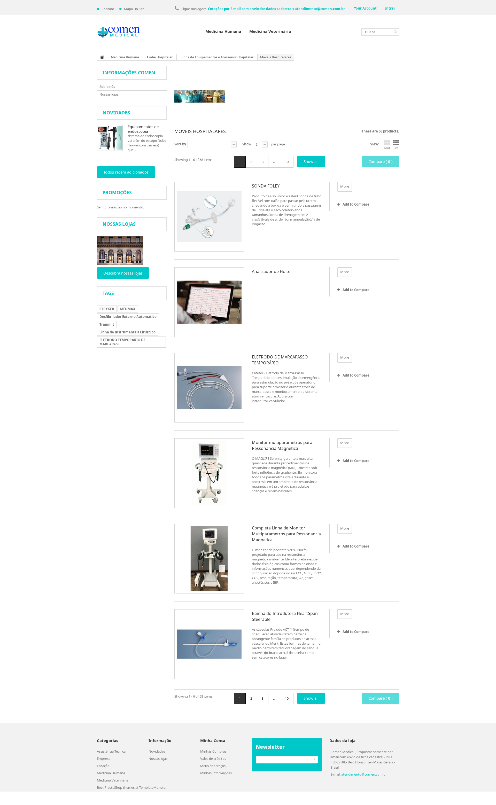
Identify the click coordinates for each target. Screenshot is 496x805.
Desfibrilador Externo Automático (128, 316)
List (396, 148)
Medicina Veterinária (270, 31)
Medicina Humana (223, 31)
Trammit (106, 324)
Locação (103, 766)
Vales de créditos (213, 758)
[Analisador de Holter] (209, 302)
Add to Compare (356, 204)
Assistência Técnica (111, 751)
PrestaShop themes (119, 787)
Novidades (116, 113)
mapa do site (134, 8)
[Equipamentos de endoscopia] (110, 138)
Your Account (365, 8)
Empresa (103, 758)
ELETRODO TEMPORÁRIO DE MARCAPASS (122, 342)
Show (246, 144)
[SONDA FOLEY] (209, 216)
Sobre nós (107, 86)
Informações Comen (129, 72)
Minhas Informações (216, 773)
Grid (387, 148)
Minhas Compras (213, 751)
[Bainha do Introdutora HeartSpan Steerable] (209, 644)
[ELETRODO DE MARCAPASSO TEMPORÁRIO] (209, 387)
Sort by (180, 144)
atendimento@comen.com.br (364, 774)
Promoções (117, 192)
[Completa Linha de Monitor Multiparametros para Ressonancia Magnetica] (209, 558)
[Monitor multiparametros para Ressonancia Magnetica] (209, 473)
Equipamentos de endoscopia (143, 129)
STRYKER (106, 309)
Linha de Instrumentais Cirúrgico (127, 332)
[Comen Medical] (119, 33)
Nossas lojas (108, 94)
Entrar (389, 8)
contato (108, 8)
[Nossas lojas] (132, 250)
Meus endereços (213, 766)
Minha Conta (212, 740)
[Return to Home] (102, 57)
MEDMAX (127, 309)
